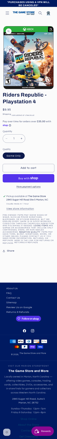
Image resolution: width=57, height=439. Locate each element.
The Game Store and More (32, 353)
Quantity (7, 131)
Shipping (7, 114)
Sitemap (11, 302)
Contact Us (13, 298)
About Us (12, 288)
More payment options (28, 187)
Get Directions (28, 436)
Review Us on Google (19, 307)
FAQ (9, 293)
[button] (7, 13)
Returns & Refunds (26, 242)
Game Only (13, 156)
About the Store (28, 424)
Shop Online (29, 419)
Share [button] (10, 251)
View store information (20, 208)
